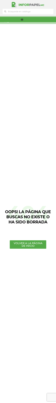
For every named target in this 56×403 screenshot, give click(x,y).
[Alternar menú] (22, 19)
